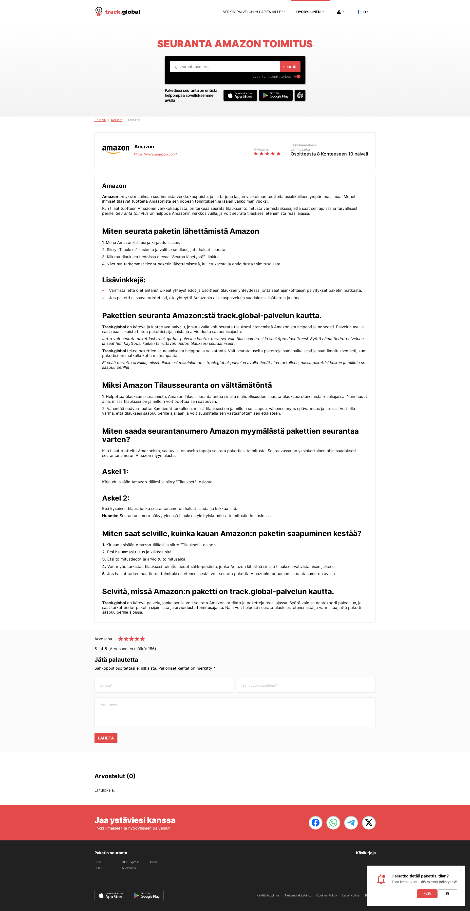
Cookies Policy (326, 895)
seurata (290, 66)
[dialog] (416, 886)
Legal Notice (350, 895)
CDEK (98, 868)
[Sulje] (461, 869)
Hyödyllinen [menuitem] (308, 12)
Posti (97, 862)
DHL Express (130, 862)
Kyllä (427, 894)
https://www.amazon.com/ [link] (155, 154)
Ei (447, 894)
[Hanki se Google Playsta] (276, 95)
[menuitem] (117, 12)
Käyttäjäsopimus (268, 895)
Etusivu (100, 120)
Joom (153, 862)
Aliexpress (129, 868)
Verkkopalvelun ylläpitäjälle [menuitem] (252, 12)
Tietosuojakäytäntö (297, 895)
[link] (315, 823)
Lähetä (106, 738)
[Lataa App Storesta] (240, 95)
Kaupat (117, 120)
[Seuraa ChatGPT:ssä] (300, 95)
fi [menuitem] (364, 12)
